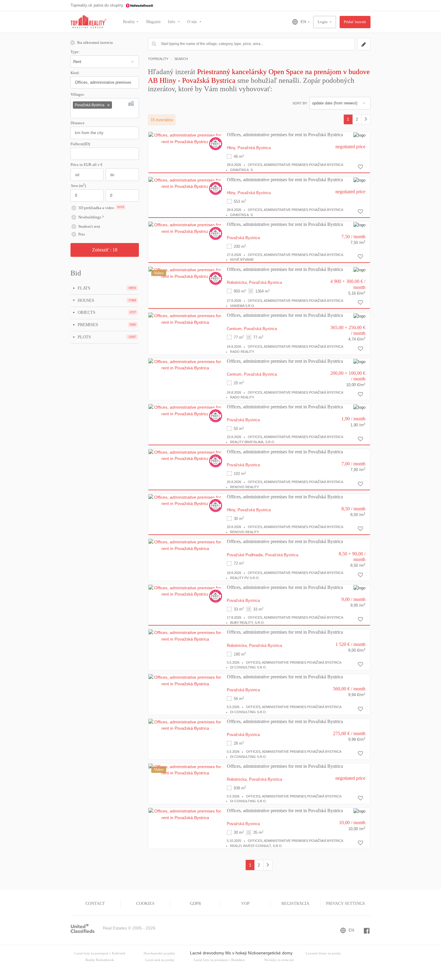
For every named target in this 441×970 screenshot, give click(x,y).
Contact (95, 903)
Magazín (153, 22)
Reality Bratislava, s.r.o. (252, 442)
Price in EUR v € (86, 165)
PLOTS (83, 337)
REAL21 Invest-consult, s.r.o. (256, 846)
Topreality (158, 59)
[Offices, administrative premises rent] (365, 119)
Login (323, 22)
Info (172, 22)
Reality (129, 22)
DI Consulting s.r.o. (248, 667)
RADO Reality (242, 351)
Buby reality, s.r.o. (247, 622)
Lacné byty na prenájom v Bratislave (219, 960)
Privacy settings (345, 903)
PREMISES (87, 324)
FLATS (83, 288)
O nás (192, 22)
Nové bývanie (242, 259)
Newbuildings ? (91, 217)
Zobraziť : (104, 249)
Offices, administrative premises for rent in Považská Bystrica (285, 134)
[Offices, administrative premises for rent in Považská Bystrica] (185, 138)
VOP (245, 903)
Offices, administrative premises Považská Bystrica (295, 165)
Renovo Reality (244, 487)
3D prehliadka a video (101, 208)
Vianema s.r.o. (242, 306)
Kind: (75, 73)
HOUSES (85, 300)
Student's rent (89, 226)
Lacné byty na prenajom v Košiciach (99, 953)
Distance (77, 123)
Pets (81, 234)
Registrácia (295, 903)
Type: (75, 52)
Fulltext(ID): (80, 144)
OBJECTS (85, 312)
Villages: (77, 94)
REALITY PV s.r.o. (245, 578)
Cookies (145, 903)
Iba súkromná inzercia (95, 43)
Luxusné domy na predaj (323, 953)
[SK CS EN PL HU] (298, 22)
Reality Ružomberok (100, 960)
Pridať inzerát (355, 22)
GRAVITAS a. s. (242, 170)
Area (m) (78, 185)
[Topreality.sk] (88, 22)
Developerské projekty (159, 953)
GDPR (195, 903)
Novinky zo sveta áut (279, 960)
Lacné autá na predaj (159, 960)
